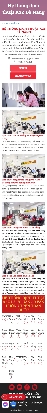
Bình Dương (41, 360)
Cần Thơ (32, 360)
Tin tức (23, 405)
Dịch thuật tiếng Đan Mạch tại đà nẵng (21, 227)
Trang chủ (15, 393)
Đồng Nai (11, 373)
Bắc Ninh (33, 319)
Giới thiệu (32, 393)
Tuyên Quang (41, 333)
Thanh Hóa (5, 346)
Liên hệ (23, 68)
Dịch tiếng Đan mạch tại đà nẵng (18, 275)
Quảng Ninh (27, 319)
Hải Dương (41, 319)
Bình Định (40, 346)
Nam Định (4, 333)
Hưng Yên (12, 319)
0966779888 (15, 397)
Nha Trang (12, 360)
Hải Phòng (19, 319)
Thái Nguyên (20, 333)
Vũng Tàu (26, 360)
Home (5, 23)
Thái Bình (26, 333)
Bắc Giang (34, 333)
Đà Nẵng (33, 346)
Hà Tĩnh (18, 346)
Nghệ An (11, 346)
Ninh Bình (11, 333)
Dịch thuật (16, 23)
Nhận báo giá (23, 75)
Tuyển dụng (36, 402)
